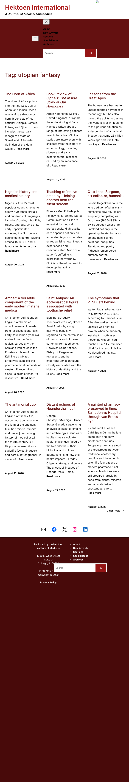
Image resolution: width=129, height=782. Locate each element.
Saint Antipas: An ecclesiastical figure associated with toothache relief (62, 304)
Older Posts (115, 510)
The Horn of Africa (20, 94)
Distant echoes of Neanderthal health (62, 406)
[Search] (90, 53)
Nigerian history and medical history (21, 194)
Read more (23, 148)
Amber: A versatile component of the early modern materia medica (22, 304)
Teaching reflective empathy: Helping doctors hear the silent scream (61, 198)
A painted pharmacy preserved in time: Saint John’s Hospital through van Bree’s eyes (104, 412)
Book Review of (61, 100)
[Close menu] (46, 22)
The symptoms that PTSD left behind (103, 300)
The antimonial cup (20, 404)
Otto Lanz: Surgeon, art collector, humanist (106, 194)
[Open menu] (35, 38)
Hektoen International (37, 7)
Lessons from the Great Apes (102, 96)
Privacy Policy (48, 582)
